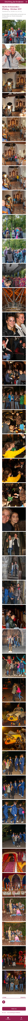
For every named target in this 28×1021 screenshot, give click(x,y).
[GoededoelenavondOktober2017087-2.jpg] (14, 982)
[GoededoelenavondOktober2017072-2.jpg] (14, 738)
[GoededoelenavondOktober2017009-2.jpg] (14, 129)
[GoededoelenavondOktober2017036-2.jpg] (14, 300)
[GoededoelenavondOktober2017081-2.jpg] (14, 885)
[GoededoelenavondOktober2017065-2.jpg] (14, 641)
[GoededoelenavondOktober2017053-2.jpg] (14, 470)
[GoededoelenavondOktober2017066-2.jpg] (14, 665)
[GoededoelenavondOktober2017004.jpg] (14, 105)
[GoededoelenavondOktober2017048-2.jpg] (14, 397)
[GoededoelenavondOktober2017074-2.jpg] (14, 763)
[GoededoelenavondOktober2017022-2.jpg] (14, 202)
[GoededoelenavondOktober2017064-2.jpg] (14, 617)
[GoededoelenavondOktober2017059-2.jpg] (14, 568)
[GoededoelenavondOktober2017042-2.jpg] (14, 348)
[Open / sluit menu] (26, 1)
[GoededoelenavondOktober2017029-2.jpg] (14, 226)
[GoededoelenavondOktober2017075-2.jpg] (14, 787)
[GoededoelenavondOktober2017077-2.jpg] (14, 836)
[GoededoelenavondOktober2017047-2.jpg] (14, 373)
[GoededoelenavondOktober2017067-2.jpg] (14, 690)
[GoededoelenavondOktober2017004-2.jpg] (14, 80)
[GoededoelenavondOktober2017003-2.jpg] (14, 56)
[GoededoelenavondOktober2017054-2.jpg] (14, 495)
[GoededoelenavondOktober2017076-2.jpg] (14, 812)
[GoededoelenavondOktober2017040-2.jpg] (14, 324)
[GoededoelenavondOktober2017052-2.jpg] (14, 446)
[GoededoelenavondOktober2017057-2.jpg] (14, 519)
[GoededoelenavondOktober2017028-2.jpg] (14, 31)
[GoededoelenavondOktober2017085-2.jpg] (14, 958)
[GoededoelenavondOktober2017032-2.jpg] (14, 251)
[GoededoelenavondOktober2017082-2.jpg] (14, 909)
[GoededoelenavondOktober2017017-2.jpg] (14, 178)
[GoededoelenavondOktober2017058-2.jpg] (14, 543)
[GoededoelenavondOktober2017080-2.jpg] (14, 860)
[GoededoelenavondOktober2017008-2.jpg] (14, 153)
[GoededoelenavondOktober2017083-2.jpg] (14, 933)
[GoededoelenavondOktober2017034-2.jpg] (14, 275)
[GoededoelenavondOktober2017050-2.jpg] (14, 421)
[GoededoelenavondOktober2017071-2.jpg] (14, 714)
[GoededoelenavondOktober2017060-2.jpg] (14, 592)
